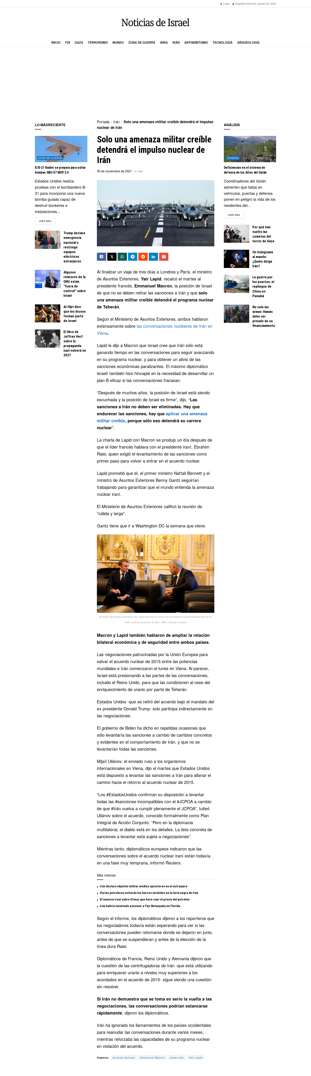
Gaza (79, 42)
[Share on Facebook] (101, 257)
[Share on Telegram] (132, 257)
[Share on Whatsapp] (122, 257)
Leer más (47, 221)
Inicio (56, 42)
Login (226, 3)
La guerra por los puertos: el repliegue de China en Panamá (263, 286)
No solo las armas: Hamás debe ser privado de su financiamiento (263, 316)
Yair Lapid (195, 1057)
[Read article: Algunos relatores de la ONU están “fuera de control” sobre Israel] (47, 279)
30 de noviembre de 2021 (114, 171)
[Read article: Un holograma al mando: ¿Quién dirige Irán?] (236, 259)
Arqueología (248, 42)
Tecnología (223, 42)
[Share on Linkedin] (153, 257)
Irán (176, 42)
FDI (67, 42)
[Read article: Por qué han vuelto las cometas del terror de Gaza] (236, 234)
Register (240, 3)
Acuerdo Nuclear (124, 1057)
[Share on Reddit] (143, 257)
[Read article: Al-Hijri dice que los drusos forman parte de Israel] (47, 313)
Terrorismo (98, 42)
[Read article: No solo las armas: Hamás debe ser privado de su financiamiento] (236, 314)
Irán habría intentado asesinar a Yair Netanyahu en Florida (140, 906)
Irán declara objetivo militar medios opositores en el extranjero (143, 886)
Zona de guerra (141, 42)
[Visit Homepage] (155, 22)
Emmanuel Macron (152, 1057)
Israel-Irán (177, 1057)
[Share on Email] (163, 257)
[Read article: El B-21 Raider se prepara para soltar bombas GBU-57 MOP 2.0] (61, 149)
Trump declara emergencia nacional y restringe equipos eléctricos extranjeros (74, 247)
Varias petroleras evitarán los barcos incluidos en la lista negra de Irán (149, 893)
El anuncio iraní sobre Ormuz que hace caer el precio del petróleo (145, 899)
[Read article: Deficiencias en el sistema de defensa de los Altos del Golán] (250, 149)
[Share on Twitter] (112, 257)
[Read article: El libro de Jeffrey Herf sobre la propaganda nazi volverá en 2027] (47, 338)
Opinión (233, 158)
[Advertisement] (155, 84)
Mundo (118, 42)
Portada (103, 121)
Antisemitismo (196, 42)
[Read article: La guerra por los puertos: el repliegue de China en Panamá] (236, 284)
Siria (164, 42)
